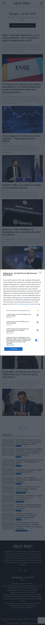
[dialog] (22, 312)
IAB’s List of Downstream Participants (25, 304)
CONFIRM (13, 349)
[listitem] (22, 310)
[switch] (37, 315)
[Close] (41, 273)
